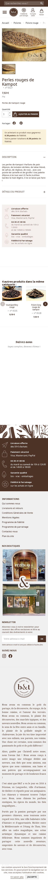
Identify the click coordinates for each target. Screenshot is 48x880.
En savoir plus (17, 876)
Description (9, 157)
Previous (2, 304)
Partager (14, 123)
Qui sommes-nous (11, 503)
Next (45, 304)
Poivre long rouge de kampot (36, 307)
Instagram (4, 656)
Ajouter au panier (28, 114)
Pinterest (21, 123)
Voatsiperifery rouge (12, 306)
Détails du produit (13, 191)
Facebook (10, 656)
